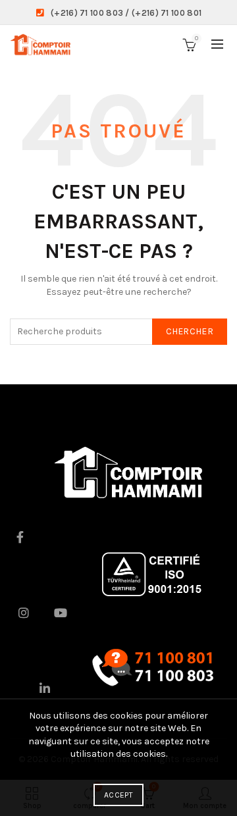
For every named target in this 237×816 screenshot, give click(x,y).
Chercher (189, 331)
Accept (118, 795)
